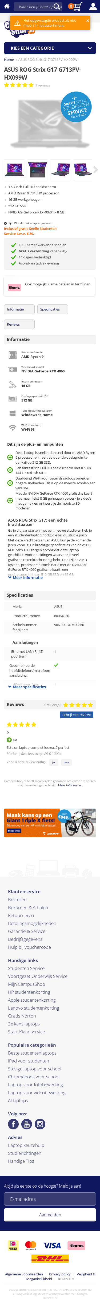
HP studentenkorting (29, 992)
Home (9, 59)
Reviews (13, 324)
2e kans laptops (24, 1024)
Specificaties (50, 309)
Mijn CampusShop (26, 984)
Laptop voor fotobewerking (35, 1085)
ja (53, 762)
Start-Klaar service (26, 1032)
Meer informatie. (70, 785)
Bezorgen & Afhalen (28, 907)
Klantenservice (24, 891)
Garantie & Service (26, 931)
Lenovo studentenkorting (33, 1008)
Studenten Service (26, 968)
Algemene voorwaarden (24, 1274)
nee (66, 762)
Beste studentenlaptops (32, 1053)
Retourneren (21, 915)
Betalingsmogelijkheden (32, 923)
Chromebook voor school (33, 1077)
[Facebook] (13, 1124)
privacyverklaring (25, 1294)
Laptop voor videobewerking (37, 1092)
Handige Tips (21, 1161)
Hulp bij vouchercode (29, 947)
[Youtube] (26, 1124)
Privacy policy (60, 1274)
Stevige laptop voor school (34, 1069)
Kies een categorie (32, 48)
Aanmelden (50, 1215)
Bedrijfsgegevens (25, 939)
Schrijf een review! (76, 714)
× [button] (87, 20)
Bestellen (17, 899)
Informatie (15, 309)
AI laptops (18, 1100)
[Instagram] (40, 1124)
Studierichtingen (24, 1153)
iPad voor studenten (28, 1061)
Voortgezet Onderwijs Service (37, 976)
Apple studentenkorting (32, 1000)
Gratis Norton (22, 1016)
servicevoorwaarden (56, 1294)
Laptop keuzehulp (26, 1145)
